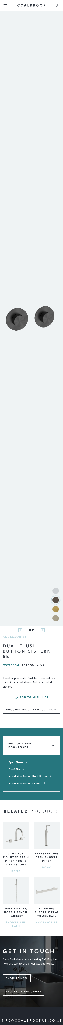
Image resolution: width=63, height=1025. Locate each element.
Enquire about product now (31, 709)
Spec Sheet (16, 762)
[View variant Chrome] (55, 591)
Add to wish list (34, 697)
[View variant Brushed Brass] (55, 609)
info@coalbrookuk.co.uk (31, 1020)
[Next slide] (43, 630)
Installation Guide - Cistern (25, 783)
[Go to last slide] (20, 630)
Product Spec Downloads (20, 745)
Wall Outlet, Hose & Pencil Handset (16, 912)
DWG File (14, 769)
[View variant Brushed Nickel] (55, 618)
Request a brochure (23, 991)
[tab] (30, 630)
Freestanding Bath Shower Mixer (47, 857)
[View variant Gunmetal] (55, 600)
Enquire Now (17, 978)
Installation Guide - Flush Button (28, 776)
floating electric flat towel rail (47, 912)
